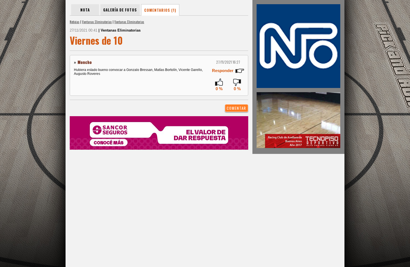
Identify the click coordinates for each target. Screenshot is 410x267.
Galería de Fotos (120, 10)
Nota (85, 10)
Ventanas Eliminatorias (97, 22)
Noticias (74, 22)
